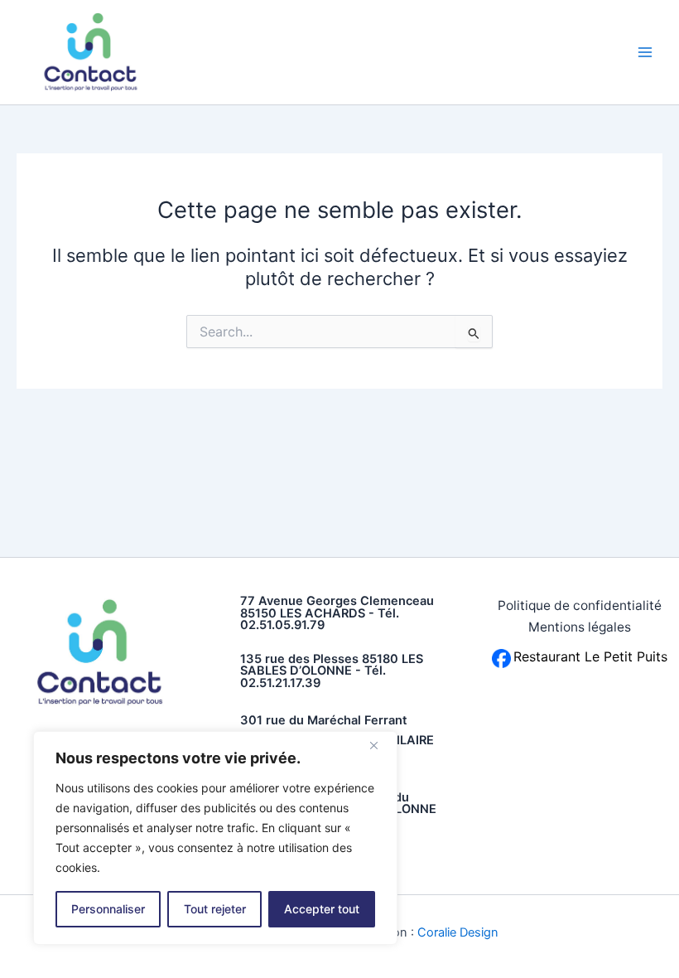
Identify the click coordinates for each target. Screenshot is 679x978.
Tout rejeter (215, 909)
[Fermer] (380, 745)
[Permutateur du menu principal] (645, 52)
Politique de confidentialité (580, 605)
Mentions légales (579, 627)
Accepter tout (321, 909)
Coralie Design (457, 932)
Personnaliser (108, 909)
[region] (215, 838)
